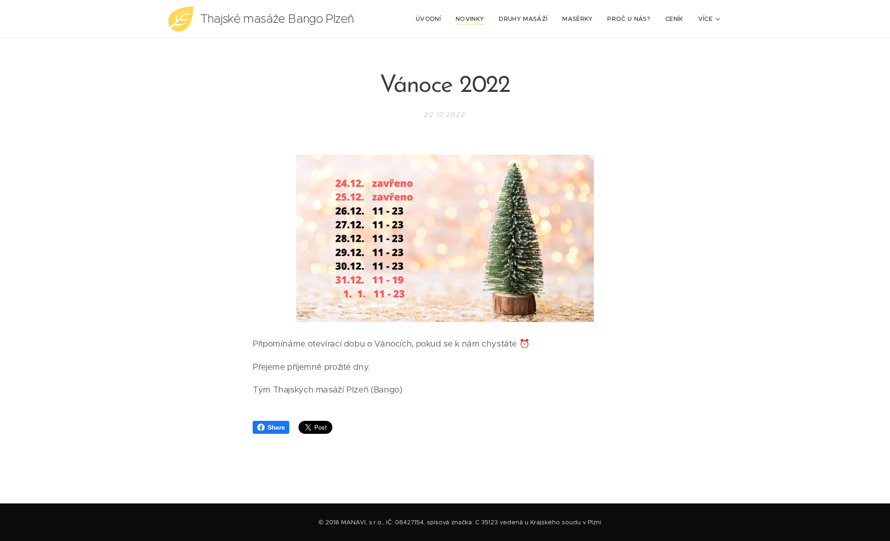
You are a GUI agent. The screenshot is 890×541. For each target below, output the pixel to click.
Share (276, 427)
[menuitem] (430, 19)
